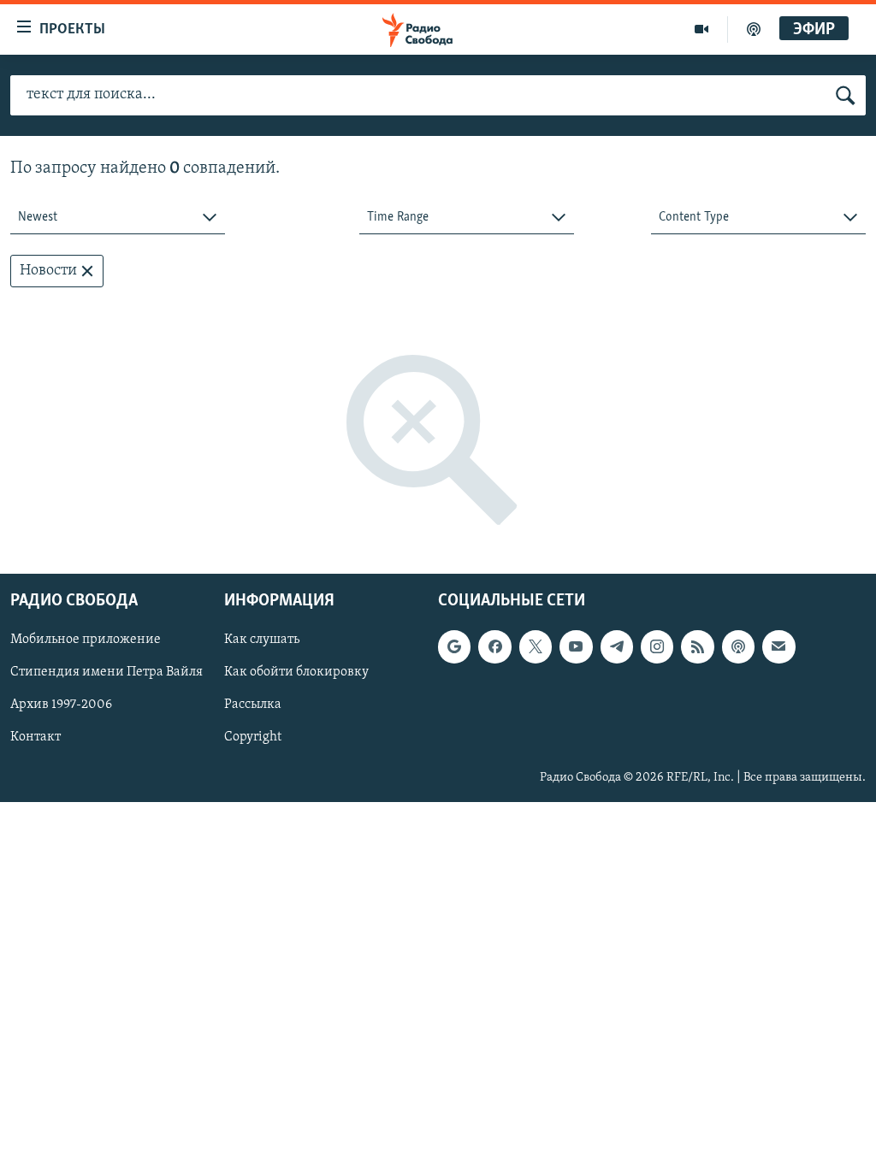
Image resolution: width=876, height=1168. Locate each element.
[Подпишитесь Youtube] (575, 647)
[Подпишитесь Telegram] (617, 647)
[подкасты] (753, 29)
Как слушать (261, 640)
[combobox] (117, 217)
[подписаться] (778, 647)
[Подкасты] (738, 647)
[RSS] (697, 647)
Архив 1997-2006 (61, 705)
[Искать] (846, 96)
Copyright (252, 738)
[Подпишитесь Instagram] (657, 647)
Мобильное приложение (85, 640)
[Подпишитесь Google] (454, 647)
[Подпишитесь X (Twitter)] (535, 647)
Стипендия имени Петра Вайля (106, 673)
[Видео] (702, 29)
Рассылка (252, 705)
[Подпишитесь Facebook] (494, 647)
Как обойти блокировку (296, 673)
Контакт (35, 738)
